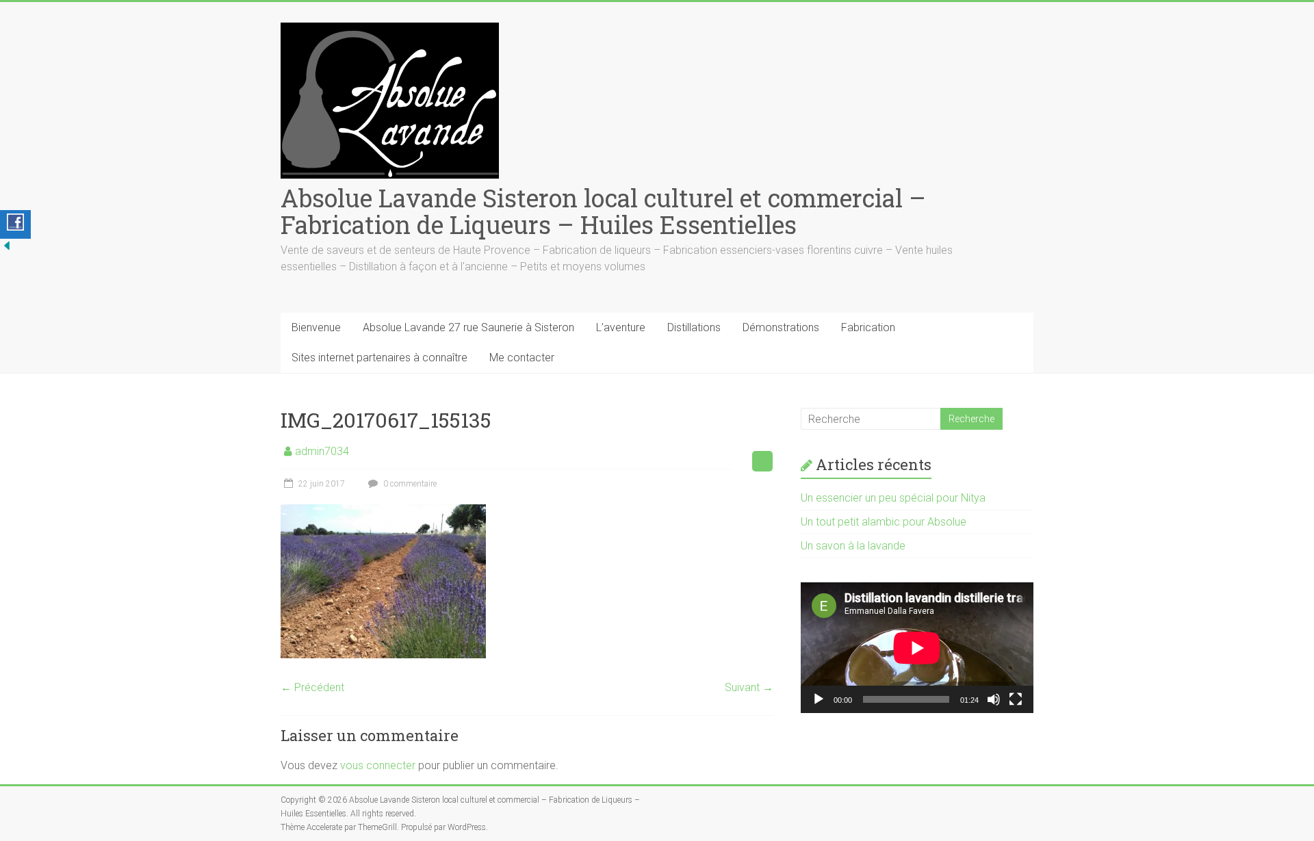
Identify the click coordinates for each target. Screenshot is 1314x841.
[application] (917, 647)
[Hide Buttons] (7, 245)
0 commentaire (409, 484)
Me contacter (521, 357)
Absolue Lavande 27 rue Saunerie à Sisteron (468, 327)
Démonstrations (781, 327)
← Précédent (312, 687)
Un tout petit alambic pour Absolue (883, 521)
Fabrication (868, 327)
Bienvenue (316, 327)
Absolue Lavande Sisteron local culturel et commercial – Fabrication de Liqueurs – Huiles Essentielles (603, 211)
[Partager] (15, 224)
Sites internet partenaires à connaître (379, 357)
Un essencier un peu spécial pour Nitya (893, 497)
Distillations (694, 327)
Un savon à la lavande (853, 545)
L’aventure (620, 327)
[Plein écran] (1015, 699)
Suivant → (749, 687)
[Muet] (994, 699)
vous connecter (377, 765)
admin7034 (322, 451)
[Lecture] (818, 699)
